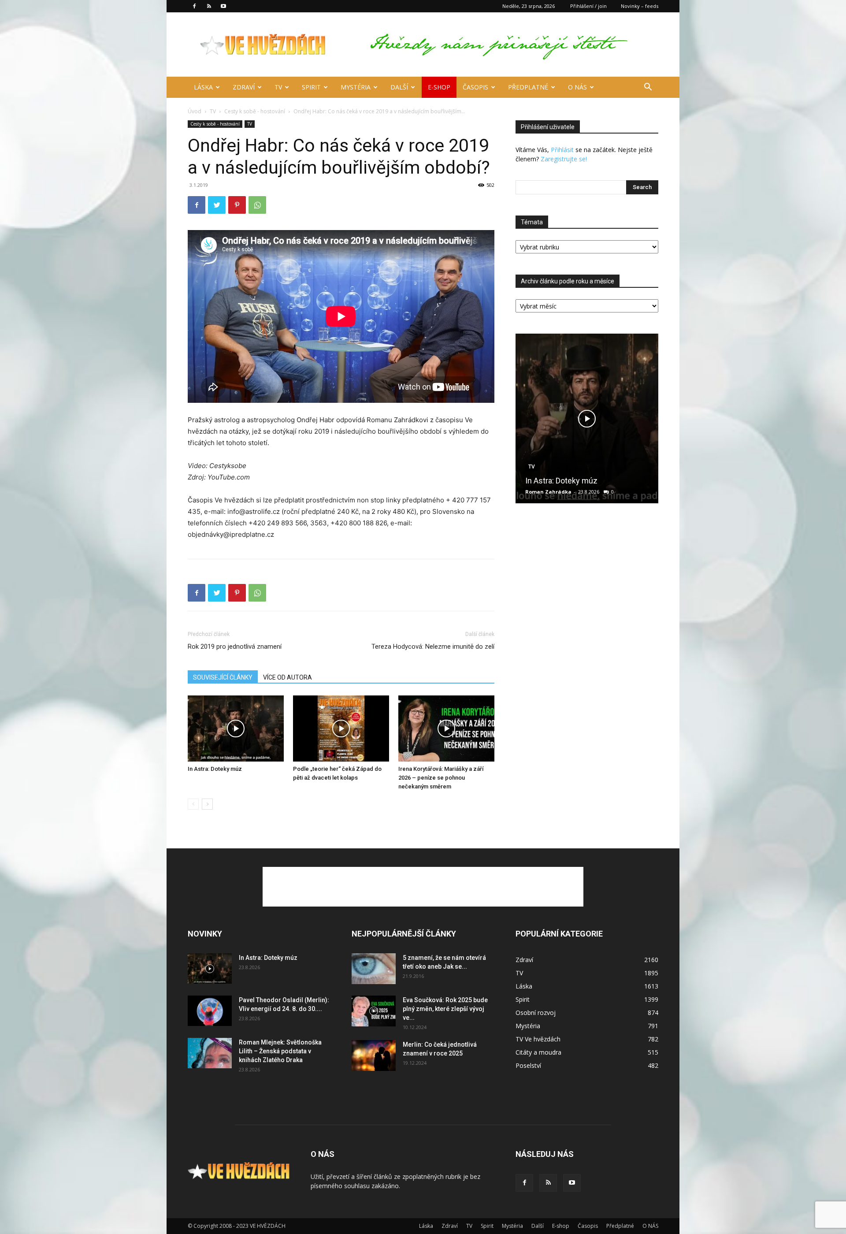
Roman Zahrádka (548, 491)
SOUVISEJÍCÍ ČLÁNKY (222, 677)
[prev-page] (193, 804)
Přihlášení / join (588, 6)
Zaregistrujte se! (564, 159)
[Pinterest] (237, 205)
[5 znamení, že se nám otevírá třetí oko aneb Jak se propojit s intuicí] (374, 968)
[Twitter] (217, 205)
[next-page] (207, 804)
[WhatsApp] (257, 205)
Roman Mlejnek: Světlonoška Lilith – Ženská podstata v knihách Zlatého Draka (280, 1051)
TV (278, 87)
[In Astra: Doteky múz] (236, 728)
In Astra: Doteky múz (215, 769)
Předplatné (528, 87)
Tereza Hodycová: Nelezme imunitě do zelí (432, 646)
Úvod (194, 111)
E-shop (439, 87)
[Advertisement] (423, 887)
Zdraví (244, 87)
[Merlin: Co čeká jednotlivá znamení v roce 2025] (374, 1055)
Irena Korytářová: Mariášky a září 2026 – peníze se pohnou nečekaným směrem (440, 778)
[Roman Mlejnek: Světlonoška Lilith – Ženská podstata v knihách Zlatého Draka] (210, 1053)
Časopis (475, 87)
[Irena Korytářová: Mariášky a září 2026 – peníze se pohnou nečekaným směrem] (446, 728)
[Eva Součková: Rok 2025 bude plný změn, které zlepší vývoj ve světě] (374, 1011)
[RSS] (208, 6)
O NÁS (577, 87)
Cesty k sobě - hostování (254, 111)
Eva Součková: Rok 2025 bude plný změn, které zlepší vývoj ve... (445, 1008)
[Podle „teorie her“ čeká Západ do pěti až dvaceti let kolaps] (341, 728)
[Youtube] (223, 6)
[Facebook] (194, 6)
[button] (647, 88)
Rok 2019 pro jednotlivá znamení (235, 646)
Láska (203, 87)
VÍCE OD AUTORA (287, 677)
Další (399, 87)
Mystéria (356, 87)
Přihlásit (562, 149)
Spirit (311, 87)
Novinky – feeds (639, 6)
